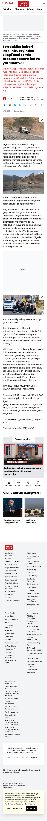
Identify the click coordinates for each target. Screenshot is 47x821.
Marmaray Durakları (31, 665)
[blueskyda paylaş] (15, 105)
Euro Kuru (8, 597)
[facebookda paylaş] (5, 105)
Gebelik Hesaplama (9, 703)
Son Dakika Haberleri (9, 554)
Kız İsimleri (31, 673)
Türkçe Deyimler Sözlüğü (11, 687)
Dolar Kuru (9, 594)
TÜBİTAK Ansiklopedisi (32, 639)
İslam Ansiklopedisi (34, 635)
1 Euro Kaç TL (9, 652)
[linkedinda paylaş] (20, 105)
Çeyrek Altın (9, 633)
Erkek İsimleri (32, 670)
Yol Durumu (31, 590)
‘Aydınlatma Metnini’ (13, 804)
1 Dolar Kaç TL (10, 649)
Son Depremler (32, 584)
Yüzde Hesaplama (12, 712)
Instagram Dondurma (31, 600)
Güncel (24, 35)
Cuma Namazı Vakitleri (33, 562)
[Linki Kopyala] (41, 105)
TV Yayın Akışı (32, 596)
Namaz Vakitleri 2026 (33, 557)
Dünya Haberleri (11, 574)
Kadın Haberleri (11, 580)
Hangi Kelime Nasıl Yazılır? (34, 654)
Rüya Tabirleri (32, 626)
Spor (39, 9)
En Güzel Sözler (33, 658)
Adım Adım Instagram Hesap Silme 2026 (12, 729)
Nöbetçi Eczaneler (34, 566)
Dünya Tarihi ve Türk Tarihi (33, 630)
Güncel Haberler (11, 564)
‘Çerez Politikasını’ (30, 802)
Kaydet (34, 757)
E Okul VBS (31, 573)
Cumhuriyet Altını (11, 643)
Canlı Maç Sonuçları (9, 656)
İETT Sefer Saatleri (12, 698)
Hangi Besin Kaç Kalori (33, 644)
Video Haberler (32, 613)
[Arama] (3, 3)
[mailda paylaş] (31, 105)
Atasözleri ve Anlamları (10, 682)
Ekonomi (20, 9)
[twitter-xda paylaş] (10, 105)
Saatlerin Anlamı (11, 619)
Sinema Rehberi (33, 593)
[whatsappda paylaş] (26, 105)
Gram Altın (9, 630)
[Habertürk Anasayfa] (23, 3)
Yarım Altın (9, 637)
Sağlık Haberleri (11, 577)
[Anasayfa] (9, 547)
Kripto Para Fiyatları (12, 600)
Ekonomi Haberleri (12, 561)
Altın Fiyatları (10, 591)
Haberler (6, 35)
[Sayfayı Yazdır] (36, 105)
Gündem (7, 9)
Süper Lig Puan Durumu (10, 661)
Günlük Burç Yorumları (32, 580)
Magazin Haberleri (12, 567)
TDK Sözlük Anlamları (31, 617)
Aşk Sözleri (9, 622)
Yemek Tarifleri (10, 613)
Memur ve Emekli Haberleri (11, 587)
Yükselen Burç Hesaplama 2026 (12, 708)
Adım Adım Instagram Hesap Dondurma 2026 (12, 722)
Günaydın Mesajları (9, 626)
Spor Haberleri (10, 571)
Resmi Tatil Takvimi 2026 (12, 736)
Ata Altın (8, 640)
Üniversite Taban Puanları (33, 622)
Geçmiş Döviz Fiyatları (10, 716)
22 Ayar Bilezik (10, 646)
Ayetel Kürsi (9, 616)
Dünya (30, 9)
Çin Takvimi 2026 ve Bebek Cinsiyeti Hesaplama (12, 693)
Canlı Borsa (31, 553)
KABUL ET (31, 809)
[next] (43, 511)
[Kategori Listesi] (44, 3)
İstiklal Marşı (32, 570)
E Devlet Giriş (32, 576)
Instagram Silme (33, 605)
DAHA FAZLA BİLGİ (14, 809)
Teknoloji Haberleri (12, 583)
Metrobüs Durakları (34, 661)
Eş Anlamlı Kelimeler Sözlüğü (34, 649)
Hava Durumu (32, 587)
